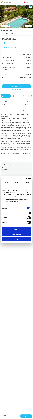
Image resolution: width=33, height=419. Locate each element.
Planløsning (5, 26)
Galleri (29, 26)
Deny (16, 239)
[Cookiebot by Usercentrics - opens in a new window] (24, 178)
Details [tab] (16, 182)
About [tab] (27, 182)
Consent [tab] (6, 182)
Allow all (16, 229)
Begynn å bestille (16, 86)
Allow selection (16, 234)
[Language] (25, 2)
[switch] (29, 213)
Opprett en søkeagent (16, 89)
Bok (26, 416)
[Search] (27, 2)
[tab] (6, 96)
